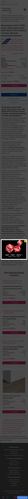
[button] (22, 497)
